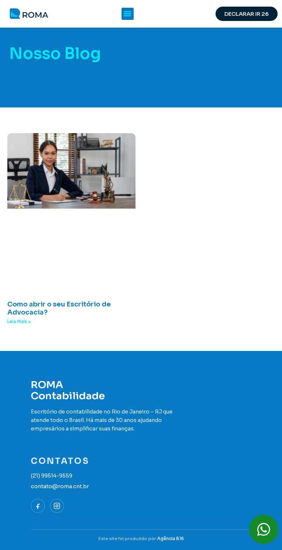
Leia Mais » (19, 321)
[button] (128, 14)
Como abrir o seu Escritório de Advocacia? (59, 308)
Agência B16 (170, 538)
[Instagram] (57, 506)
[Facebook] (38, 506)
